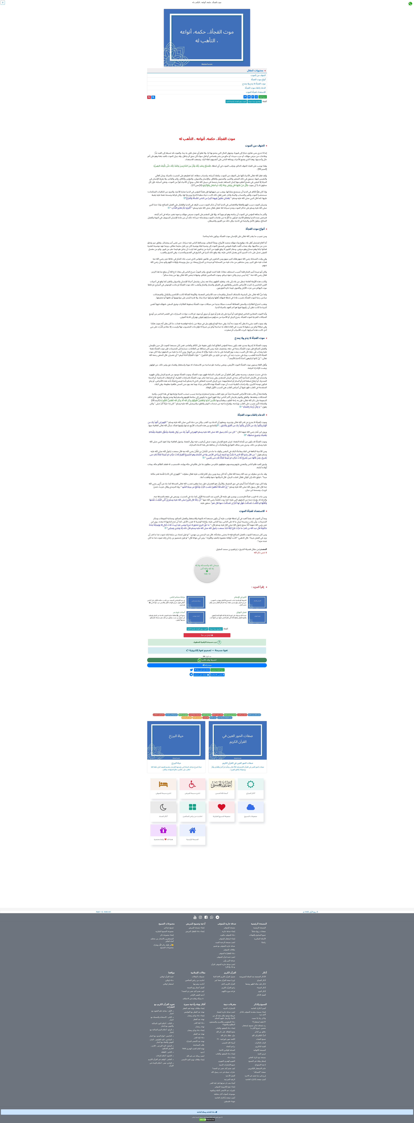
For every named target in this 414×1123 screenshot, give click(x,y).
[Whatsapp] (212, 917)
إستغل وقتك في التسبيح (257, 1061)
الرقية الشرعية (229, 1079)
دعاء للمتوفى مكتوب (227, 935)
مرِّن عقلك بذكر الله (228, 1035)
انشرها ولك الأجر (208, 660)
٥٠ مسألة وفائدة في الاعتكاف (193, 998)
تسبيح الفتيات (261, 1039)
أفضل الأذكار (261, 995)
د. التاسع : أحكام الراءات (165, 1056)
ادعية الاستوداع (260, 1065)
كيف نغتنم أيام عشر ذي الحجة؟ (193, 991)
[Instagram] (201, 917)
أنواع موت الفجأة (258, 79)
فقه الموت (206, 717)
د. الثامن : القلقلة (167, 1052)
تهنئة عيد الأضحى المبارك (195, 1041)
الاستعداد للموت (206, 714)
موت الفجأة (213, 717)
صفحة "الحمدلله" (260, 1072)
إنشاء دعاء (231, 1057)
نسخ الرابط (262, 96)
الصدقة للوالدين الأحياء (227, 1050)
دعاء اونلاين (169, 980)
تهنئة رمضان (199, 1026)
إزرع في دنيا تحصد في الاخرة (255, 1076)
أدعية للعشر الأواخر (197, 995)
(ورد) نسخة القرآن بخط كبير (225, 980)
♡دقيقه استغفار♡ (259, 1022)
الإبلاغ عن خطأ (206, 635)
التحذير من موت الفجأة (230, 714)
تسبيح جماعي (169, 928)
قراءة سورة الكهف (228, 991)
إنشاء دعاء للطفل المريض (195, 931)
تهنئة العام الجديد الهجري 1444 (193, 1048)
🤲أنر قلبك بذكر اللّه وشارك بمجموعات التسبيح (163, 946)
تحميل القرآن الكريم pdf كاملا (224, 976)
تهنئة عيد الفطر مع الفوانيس (194, 1012)
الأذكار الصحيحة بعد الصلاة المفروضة (252, 976)
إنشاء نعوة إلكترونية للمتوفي (225, 1087)
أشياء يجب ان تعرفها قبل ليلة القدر (222, 1083)
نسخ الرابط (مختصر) (217, 669)
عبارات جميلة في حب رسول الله (223, 1072)
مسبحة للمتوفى (229, 928)
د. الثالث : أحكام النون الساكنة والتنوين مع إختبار (163, 1024)
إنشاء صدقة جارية (228, 931)
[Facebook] (207, 917)
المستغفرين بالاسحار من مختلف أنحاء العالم (162, 940)
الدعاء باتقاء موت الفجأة (255, 88)
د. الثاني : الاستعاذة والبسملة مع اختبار (162, 1018)
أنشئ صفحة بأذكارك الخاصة (255, 1079)
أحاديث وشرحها (198, 984)
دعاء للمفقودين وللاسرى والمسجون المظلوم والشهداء (222, 1023)
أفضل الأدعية (230, 1076)
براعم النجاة (230, 1046)
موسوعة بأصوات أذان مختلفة (224, 1094)
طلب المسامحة (198, 1045)
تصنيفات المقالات (198, 976)
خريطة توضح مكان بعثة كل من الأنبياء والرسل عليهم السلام (224, 1016)
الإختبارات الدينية (229, 1008)
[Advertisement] (207, 119)
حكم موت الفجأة (197, 717)
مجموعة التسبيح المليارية (165, 931)
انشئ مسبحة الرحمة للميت (225, 942)
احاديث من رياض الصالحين (194, 980)
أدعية (202, 1052)
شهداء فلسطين (229, 1101)
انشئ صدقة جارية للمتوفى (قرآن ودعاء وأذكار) (223, 965)
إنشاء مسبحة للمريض (196, 928)
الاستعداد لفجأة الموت (256, 92)
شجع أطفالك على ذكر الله (225, 1032)
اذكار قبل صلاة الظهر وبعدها (255, 984)
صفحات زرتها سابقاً (259, 931)
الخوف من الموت (258, 75)
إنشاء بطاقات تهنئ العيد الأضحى (192, 1059)
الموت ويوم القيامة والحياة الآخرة (236, 101)
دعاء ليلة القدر (199, 1023)
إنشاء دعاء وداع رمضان (195, 1015)
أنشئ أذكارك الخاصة (258, 1008)
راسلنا (263, 942)
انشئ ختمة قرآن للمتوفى (226, 957)
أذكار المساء (261, 987)
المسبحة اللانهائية (259, 1050)
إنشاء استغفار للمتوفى (227, 939)
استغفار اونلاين (168, 984)
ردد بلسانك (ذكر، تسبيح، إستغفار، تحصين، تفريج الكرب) (254, 1026)
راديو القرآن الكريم (228, 987)
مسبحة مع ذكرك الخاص (257, 1057)
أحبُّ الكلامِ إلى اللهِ (259, 1035)
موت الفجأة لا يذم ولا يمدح (254, 83)
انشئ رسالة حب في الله (195, 1056)
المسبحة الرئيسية (259, 928)
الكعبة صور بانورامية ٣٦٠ (226, 1039)
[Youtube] (196, 917)
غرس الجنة (262, 1054)
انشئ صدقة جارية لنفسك (226, 1012)
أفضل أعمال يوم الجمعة (195, 987)
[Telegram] (218, 917)
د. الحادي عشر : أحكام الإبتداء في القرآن (162, 1064)
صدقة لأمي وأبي (229, 961)
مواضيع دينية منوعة (254, 101)
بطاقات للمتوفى (229, 950)
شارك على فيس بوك (202, 669)
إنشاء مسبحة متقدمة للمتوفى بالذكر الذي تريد (253, 1013)
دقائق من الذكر (260, 1032)
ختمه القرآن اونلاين (167, 976)
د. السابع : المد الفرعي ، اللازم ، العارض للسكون (162, 1047)
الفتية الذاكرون (260, 1046)
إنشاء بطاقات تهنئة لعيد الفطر (193, 1008)
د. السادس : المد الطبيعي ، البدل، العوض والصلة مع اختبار (162, 1040)
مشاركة (207, 665)
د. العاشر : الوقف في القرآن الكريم (161, 1059)
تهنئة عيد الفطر (198, 1019)
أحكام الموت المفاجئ (158, 714)
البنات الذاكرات (260, 1043)
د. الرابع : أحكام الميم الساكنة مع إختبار (162, 1031)
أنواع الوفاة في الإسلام (171, 714)
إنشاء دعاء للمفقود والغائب (225, 1028)
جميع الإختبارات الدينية (227, 1065)
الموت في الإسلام (186, 717)
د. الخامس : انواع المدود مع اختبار (161, 1036)
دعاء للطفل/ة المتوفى (227, 953)
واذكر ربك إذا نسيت (259, 1018)
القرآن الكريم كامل (228, 984)
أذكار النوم (262, 991)
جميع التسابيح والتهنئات (257, 935)
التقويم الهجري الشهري (226, 1061)
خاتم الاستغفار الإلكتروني (257, 1068)
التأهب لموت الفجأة (217, 714)
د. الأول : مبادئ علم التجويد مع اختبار (162, 1012)
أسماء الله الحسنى (228, 1043)
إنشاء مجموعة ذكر (167, 935)
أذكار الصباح (261, 980)
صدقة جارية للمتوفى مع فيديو (224, 946)
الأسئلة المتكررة (260, 939)
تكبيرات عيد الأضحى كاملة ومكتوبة (222, 1090)
